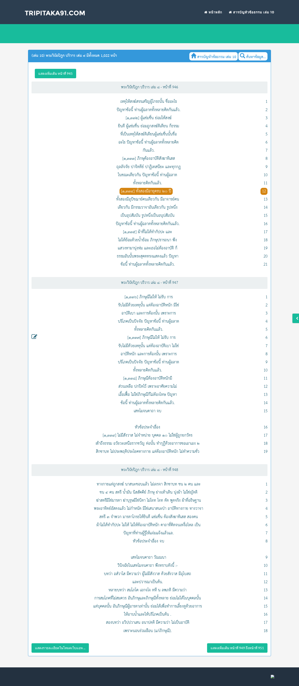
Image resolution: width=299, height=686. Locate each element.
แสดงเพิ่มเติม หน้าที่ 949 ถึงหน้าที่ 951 (237, 648)
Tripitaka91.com (55, 13)
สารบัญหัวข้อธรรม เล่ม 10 (253, 12)
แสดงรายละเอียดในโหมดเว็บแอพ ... (60, 648)
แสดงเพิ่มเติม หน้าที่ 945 (55, 73)
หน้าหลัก (215, 12)
